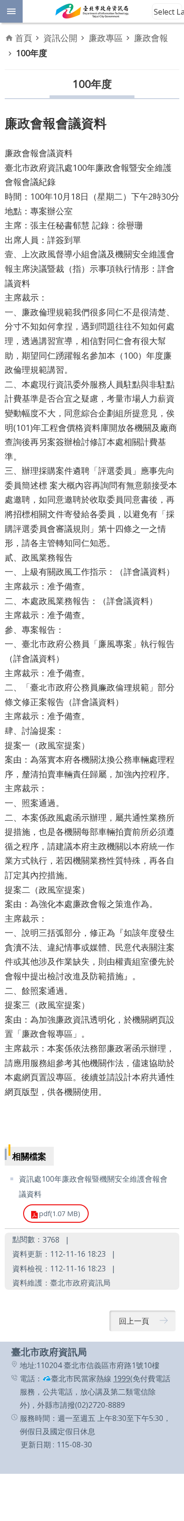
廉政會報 (151, 37)
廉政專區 (106, 37)
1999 (121, 1378)
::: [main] (10, 32)
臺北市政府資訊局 (92, 11)
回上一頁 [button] (134, 1321)
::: (5, 1347)
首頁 (23, 37)
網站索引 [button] (11, 11)
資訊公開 (60, 37)
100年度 (31, 53)
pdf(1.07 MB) (59, 1213)
